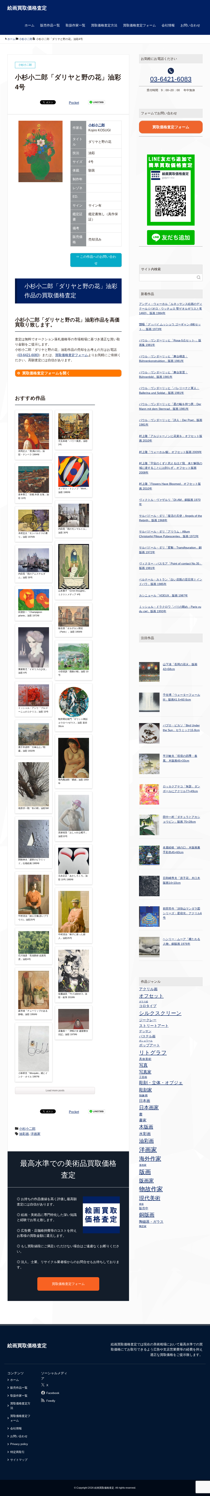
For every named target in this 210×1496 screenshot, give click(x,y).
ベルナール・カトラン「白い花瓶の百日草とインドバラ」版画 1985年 (170, 582)
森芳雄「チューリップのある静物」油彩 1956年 (33, 1013)
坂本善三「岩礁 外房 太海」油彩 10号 (33, 496)
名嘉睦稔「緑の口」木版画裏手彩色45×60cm (181, 850)
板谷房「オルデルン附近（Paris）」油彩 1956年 (70, 630)
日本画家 (149, 1107)
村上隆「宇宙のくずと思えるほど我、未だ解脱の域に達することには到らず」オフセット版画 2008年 (170, 468)
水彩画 (145, 1133)
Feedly (50, 1400)
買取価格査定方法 (104, 25)
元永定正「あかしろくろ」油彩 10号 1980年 (73, 878)
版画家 (146, 1180)
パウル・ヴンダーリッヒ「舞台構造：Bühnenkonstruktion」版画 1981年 (163, 358)
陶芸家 (142, 1226)
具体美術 (145, 1059)
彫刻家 (145, 1089)
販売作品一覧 (50, 25)
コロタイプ (147, 1006)
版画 (145, 1171)
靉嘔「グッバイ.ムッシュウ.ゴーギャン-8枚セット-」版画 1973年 (170, 327)
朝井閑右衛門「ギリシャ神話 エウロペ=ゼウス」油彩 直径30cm (73, 722)
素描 (141, 1204)
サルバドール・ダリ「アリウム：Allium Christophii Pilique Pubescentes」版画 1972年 (169, 534)
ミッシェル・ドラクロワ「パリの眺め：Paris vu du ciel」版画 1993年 (170, 609)
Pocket (74, 103)
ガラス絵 (143, 1001)
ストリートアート (154, 1026)
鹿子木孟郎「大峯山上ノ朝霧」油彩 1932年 (31, 749)
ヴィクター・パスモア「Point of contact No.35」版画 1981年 (170, 566)
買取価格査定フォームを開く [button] (46, 373)
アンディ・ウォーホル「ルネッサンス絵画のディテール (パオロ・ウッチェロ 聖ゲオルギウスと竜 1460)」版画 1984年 (170, 308)
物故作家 (151, 1189)
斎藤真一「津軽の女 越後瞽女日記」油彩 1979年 (73, 1033)
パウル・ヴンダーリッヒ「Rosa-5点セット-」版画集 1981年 (170, 342)
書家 (142, 1120)
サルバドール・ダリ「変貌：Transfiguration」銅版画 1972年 (170, 550)
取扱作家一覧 (75, 25)
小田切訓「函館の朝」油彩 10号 (73, 673)
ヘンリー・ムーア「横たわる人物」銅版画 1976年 (181, 941)
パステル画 (147, 1036)
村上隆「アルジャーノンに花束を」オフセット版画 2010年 (170, 438)
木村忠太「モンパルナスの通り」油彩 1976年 (33, 535)
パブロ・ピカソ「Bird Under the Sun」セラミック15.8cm (181, 728)
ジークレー (147, 1020)
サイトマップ (18, 1459)
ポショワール (146, 1040)
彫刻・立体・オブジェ (161, 1082)
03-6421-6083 (28, 355)
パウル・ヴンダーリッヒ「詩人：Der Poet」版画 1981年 (170, 422)
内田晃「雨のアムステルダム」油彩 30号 (31, 576)
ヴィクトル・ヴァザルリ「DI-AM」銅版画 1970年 (170, 502)
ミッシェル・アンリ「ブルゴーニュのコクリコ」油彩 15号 (33, 710)
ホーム (29, 25)
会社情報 (168, 25)
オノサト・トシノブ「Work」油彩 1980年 (73, 490)
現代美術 (149, 1198)
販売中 (143, 1208)
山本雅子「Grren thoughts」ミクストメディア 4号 (72, 593)
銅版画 (146, 1215)
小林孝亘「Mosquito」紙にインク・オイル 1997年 (33, 1075)
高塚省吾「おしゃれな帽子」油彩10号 (73, 834)
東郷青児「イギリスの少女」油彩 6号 (33, 671)
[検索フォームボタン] (199, 277)
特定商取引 (17, 1452)
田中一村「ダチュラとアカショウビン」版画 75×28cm (181, 819)
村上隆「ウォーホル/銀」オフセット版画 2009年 (170, 452)
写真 (143, 1065)
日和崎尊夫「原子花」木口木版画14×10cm (181, 880)
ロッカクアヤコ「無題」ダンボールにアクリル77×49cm (181, 789)
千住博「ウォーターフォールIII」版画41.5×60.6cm (181, 697)
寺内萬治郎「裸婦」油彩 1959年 (73, 781)
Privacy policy (19, 1444)
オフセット (151, 995)
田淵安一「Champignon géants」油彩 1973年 (30, 614)
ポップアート (149, 1045)
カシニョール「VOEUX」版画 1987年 (163, 595)
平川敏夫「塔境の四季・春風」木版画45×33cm (180, 758)
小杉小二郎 (96, 125)
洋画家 (35, 1134)
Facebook (52, 1393)
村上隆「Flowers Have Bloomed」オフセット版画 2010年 (170, 486)
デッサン (145, 1031)
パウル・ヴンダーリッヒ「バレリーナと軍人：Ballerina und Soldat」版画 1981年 (169, 390)
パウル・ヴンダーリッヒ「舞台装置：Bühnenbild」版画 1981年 (163, 374)
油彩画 (24, 1134)
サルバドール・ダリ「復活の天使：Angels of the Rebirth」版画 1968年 (170, 518)
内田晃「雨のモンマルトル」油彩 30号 (73, 531)
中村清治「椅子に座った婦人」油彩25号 (71, 936)
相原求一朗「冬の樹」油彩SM (33, 808)
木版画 (146, 1126)
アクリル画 (148, 989)
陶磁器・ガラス (151, 1222)
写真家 (145, 1072)
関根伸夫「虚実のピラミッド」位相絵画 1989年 (31, 861)
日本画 (144, 1101)
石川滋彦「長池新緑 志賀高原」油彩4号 (32, 957)
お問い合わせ (190, 25)
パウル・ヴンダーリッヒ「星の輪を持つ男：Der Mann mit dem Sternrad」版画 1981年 (170, 406)
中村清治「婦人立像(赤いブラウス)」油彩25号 (33, 918)
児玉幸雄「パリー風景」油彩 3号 (73, 443)
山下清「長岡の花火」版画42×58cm (180, 666)
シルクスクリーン (160, 1013)
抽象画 (143, 1095)
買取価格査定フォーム (139, 25)
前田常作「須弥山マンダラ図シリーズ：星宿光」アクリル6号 (182, 913)
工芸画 (143, 1077)
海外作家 (150, 1159)
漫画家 (142, 1165)
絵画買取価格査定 (27, 8)
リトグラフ (153, 1053)
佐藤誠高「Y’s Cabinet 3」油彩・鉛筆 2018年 (72, 996)
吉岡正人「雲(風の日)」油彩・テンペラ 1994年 (31, 453)
